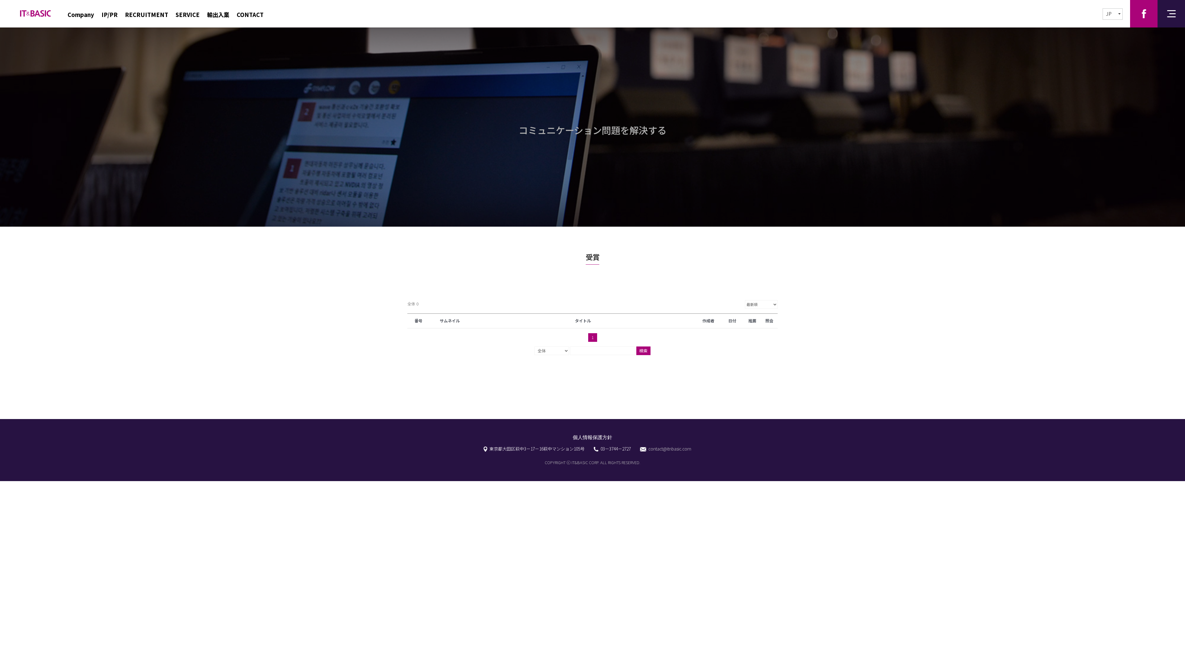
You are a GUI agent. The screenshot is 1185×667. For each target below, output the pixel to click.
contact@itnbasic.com (669, 449)
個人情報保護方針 (592, 437)
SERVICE (188, 14)
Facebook (1144, 13)
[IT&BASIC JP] (35, 10)
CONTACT (250, 14)
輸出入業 (218, 14)
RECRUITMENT (146, 14)
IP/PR (110, 14)
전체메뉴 (1171, 13)
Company (81, 14)
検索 (643, 351)
